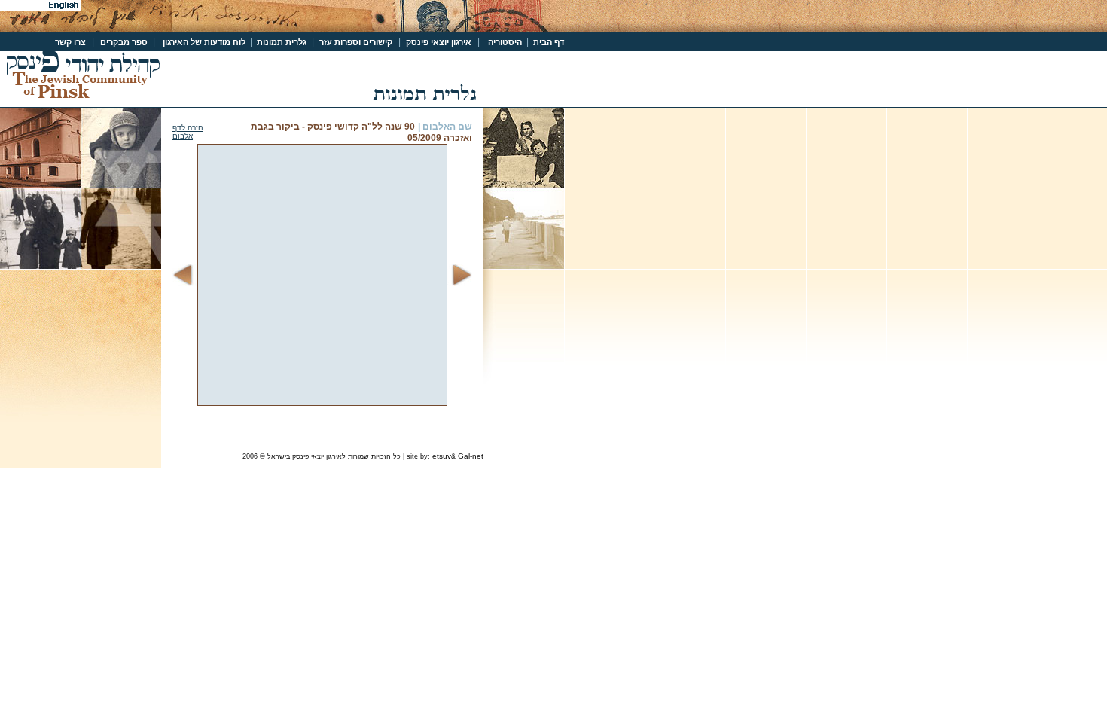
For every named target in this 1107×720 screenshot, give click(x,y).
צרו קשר (70, 42)
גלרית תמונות (279, 42)
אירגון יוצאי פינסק (437, 42)
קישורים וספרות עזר (354, 42)
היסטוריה (506, 42)
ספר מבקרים (125, 42)
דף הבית (546, 42)
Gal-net (470, 456)
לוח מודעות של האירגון (204, 42)
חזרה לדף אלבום (187, 132)
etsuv (441, 456)
